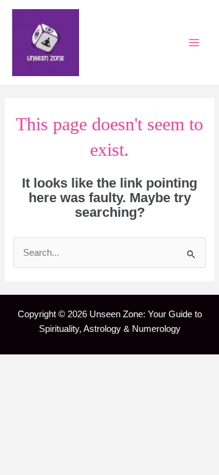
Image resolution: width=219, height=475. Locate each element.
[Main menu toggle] (194, 42)
